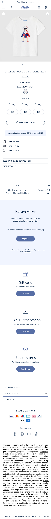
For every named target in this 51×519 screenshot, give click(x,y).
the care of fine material (35, 501)
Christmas (36, 463)
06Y (38, 104)
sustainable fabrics (24, 505)
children (19, 458)
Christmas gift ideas (12, 465)
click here (27, 252)
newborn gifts (33, 467)
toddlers (42, 454)
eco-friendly (23, 503)
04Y (25, 104)
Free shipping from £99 (25, 2)
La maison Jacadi (11, 393)
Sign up (25, 239)
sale (5, 470)
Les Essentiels (42, 474)
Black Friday (16, 470)
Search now (25, 369)
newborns (44, 452)
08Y (12, 112)
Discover (25, 293)
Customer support (13, 387)
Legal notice (10, 400)
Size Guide (25, 98)
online (31, 496)
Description (25, 77)
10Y (25, 112)
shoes (13, 449)
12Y (38, 112)
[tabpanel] (25, 161)
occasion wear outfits (25, 487)
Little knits (15, 478)
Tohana (6, 490)
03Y (12, 104)
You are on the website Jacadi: (25, 516)
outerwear (17, 483)
